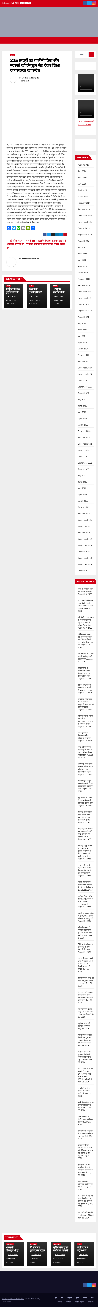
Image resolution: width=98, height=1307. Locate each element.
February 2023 (84, 431)
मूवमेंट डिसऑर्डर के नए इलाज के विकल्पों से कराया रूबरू (86, 1105)
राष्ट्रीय (70, 1298)
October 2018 (84, 571)
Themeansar (6, 1301)
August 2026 (83, 165)
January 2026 (84, 209)
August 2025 (83, 241)
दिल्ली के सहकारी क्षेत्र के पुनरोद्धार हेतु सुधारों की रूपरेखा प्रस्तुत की (86, 915)
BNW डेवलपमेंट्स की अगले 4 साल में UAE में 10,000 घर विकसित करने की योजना (85, 963)
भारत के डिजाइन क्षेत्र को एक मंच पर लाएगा (12, 1252)
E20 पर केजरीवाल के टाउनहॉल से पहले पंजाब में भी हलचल (85, 946)
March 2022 (83, 501)
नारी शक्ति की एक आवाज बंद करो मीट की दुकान (15, 244)
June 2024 (82, 330)
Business (10, 1244)
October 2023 (84, 380)
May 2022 (82, 488)
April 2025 (82, 266)
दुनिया (77, 1298)
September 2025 (85, 235)
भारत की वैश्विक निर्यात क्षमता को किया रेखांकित (85, 1119)
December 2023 (85, 368)
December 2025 (85, 216)
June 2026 (82, 178)
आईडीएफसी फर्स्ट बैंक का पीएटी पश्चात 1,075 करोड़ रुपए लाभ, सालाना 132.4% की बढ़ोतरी (85, 1074)
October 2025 (84, 228)
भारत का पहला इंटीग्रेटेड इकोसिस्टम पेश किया (85, 1184)
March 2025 (83, 273)
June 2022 (82, 482)
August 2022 (83, 469)
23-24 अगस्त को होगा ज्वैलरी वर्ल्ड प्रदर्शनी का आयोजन (86, 656)
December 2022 (85, 444)
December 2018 (85, 558)
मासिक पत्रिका (79, 1302)
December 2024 (85, 292)
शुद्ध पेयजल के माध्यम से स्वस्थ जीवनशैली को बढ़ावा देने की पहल (85, 800)
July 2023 (82, 400)
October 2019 (84, 552)
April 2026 (82, 190)
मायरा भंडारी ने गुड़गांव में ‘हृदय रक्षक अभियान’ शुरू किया (85, 1133)
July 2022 (82, 476)
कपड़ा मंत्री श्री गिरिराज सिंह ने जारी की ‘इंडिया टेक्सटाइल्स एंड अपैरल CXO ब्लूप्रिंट (85, 1150)
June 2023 (82, 406)
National (33, 1244)
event (80, 1244)
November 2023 (85, 374)
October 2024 (84, 304)
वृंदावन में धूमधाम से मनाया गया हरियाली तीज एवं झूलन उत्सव (85, 687)
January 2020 (84, 533)
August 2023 (83, 393)
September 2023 (85, 387)
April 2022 (82, 495)
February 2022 (84, 507)
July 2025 (82, 247)
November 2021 (85, 526)
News (12, 55)
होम (56, 1298)
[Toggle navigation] (93, 40)
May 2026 (82, 184)
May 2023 (82, 412)
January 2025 (84, 285)
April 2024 (82, 342)
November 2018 (85, 564)
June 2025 (82, 254)
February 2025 (84, 279)
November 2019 (85, 545)
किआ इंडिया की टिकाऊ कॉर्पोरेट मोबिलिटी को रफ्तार (84, 735)
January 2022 (84, 514)
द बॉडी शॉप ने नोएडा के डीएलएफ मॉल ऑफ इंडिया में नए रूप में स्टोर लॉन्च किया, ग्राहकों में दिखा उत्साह (46, 242)
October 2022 (84, 457)
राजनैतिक (68, 1302)
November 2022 (85, 450)
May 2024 (82, 336)
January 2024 (84, 361)
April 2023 (82, 419)
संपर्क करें (90, 1302)
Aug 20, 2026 (13, 1255)
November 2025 (85, 222)
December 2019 (85, 539)
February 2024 (84, 355)
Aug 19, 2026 (60, 1255)
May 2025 (82, 260)
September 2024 (85, 311)
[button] (88, 40)
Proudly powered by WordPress (13, 1299)
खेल (62, 1298)
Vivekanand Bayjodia (30, 78)
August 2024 (83, 317)
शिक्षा (92, 1298)
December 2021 (85, 520)
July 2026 (82, 171)
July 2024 (82, 323)
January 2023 (84, 438)
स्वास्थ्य (60, 1302)
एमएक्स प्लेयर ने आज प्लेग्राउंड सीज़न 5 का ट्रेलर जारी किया (85, 1011)
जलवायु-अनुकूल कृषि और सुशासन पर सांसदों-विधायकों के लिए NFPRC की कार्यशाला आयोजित (85, 851)
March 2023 (83, 425)
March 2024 (83, 349)
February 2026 (84, 203)
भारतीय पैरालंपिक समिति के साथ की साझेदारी (84, 1090)
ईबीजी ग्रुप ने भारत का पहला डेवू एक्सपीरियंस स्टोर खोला (86, 980)
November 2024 (85, 298)
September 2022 (85, 463)
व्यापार (85, 1298)
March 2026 (83, 197)
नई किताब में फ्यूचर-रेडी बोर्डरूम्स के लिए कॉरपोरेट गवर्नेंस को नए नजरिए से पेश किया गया (85, 639)
